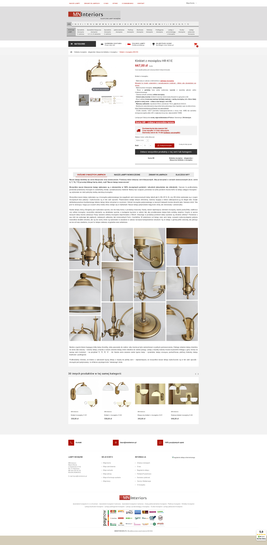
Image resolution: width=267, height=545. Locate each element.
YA (91, 24)
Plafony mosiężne (174, 504)
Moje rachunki (108, 470)
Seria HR (151, 158)
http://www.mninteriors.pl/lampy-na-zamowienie (152, 108)
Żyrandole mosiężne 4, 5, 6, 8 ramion (85, 504)
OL (179, 24)
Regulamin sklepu (143, 470)
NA (159, 24)
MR (150, 24)
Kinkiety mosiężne (188, 504)
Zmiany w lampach (158, 175)
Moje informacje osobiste (112, 477)
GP (100, 24)
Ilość (137, 145)
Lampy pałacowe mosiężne (172, 506)
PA (144, 24)
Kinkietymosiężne (149, 31)
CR (125, 24)
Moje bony (106, 481)
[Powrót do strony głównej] (71, 52)
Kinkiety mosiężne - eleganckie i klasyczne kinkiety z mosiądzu (181, 159)
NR (156, 24)
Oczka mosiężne (156, 506)
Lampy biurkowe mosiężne (94, 506)
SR (136, 24)
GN (97, 24)
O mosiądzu (141, 485)
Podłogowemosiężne (160, 31)
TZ (188, 24)
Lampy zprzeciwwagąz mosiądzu (171, 32)
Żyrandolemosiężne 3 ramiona (80, 32)
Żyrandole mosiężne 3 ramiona (110, 504)
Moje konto (107, 463)
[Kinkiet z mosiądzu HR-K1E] (84, 100)
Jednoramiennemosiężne (119, 31)
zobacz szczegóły (171, 133)
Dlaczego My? (183, 175)
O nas (139, 466)
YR (87, 24)
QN (114, 24)
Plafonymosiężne (130, 31)
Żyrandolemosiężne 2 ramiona (107, 32)
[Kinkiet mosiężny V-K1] (83, 394)
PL (182, 24)
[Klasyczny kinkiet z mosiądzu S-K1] (150, 394)
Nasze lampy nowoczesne (127, 175)
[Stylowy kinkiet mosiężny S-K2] (183, 394)
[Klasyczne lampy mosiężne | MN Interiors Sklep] (100, 14)
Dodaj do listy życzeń (185, 144)
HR (120, 24)
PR (141, 24)
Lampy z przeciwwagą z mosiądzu (137, 506)
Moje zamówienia (109, 466)
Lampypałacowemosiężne (191, 32)
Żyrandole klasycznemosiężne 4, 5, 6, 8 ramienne (94, 32)
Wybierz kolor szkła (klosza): (145, 137)
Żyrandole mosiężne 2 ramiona (132, 504)
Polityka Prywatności (144, 474)
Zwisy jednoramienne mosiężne (155, 504)
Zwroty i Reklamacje (144, 481)
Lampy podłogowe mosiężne (114, 506)
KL (106, 24)
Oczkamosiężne (182, 31)
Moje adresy (107, 474)
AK (131, 24)
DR (173, 24)
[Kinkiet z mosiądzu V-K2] (117, 394)
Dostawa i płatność (143, 477)
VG (75, 24)
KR (103, 24)
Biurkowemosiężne (140, 31)
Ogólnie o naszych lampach (91, 175)
